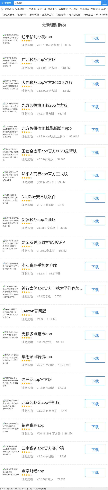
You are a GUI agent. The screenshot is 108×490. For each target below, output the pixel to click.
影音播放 (63, 9)
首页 (1, 488)
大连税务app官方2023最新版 (47, 82)
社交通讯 (31, 9)
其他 (103, 9)
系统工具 (41, 9)
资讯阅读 (84, 9)
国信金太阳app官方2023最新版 (49, 151)
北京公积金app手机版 (41, 402)
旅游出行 (52, 9)
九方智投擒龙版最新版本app (47, 128)
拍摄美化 (95, 9)
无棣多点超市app (37, 333)
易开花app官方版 (37, 379)
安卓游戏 (9, 9)
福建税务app (33, 425)
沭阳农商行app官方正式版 (45, 173)
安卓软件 (19, 9)
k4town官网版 (34, 310)
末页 (34, 488)
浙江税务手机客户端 (39, 265)
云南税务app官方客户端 (43, 448)
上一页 (6, 488)
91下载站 (6, 3)
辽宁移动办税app (37, 36)
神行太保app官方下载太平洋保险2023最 (53, 288)
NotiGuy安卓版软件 (39, 196)
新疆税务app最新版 (39, 219)
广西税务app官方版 (39, 59)
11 (25, 488)
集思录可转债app (37, 356)
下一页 (29, 488)
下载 (95, 38)
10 (23, 488)
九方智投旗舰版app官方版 (45, 105)
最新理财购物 (54, 24)
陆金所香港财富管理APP (43, 242)
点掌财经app (33, 470)
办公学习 (73, 9)
